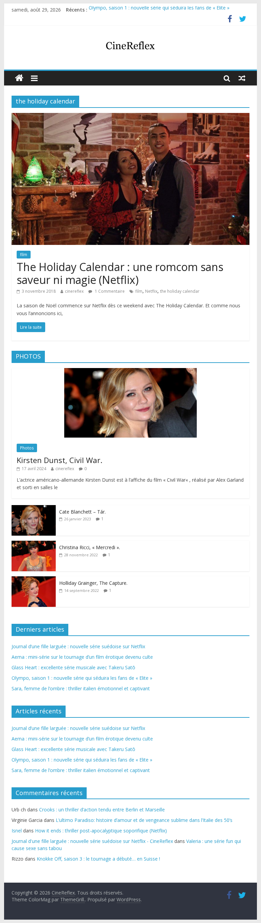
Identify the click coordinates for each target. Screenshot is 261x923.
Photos (27, 448)
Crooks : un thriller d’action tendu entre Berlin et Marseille (102, 809)
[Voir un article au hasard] (241, 78)
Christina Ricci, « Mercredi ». (89, 547)
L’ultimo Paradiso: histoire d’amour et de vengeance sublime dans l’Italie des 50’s (144, 820)
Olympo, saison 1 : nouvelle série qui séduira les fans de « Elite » (159, 9)
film (23, 254)
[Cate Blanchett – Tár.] (34, 508)
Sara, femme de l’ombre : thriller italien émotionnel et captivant (81, 688)
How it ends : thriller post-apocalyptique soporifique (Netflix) (101, 830)
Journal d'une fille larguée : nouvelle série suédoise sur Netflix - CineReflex (92, 841)
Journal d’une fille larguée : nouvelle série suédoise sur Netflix (78, 646)
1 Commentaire (109, 291)
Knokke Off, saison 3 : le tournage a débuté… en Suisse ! (98, 858)
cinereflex (74, 291)
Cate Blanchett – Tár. (82, 511)
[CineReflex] (19, 78)
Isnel (17, 830)
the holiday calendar (179, 291)
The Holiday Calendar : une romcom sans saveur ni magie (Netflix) (120, 273)
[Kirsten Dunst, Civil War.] (130, 371)
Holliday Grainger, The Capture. (93, 583)
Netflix (151, 291)
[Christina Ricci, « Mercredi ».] (34, 544)
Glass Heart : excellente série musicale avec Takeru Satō (73, 667)
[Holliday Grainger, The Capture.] (34, 580)
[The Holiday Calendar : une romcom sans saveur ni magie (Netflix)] (130, 117)
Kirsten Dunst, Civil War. (59, 460)
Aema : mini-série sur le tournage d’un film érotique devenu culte (82, 657)
